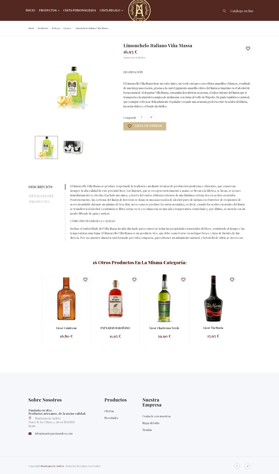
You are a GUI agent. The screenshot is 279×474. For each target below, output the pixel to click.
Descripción (40, 187)
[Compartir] (141, 117)
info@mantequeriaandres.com (54, 433)
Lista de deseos (144, 126)
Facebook (237, 466)
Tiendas (147, 430)
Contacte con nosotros (156, 416)
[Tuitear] (151, 117)
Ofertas (109, 411)
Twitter (247, 466)
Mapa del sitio (150, 423)
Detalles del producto (41, 199)
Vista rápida (62, 299)
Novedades (111, 418)
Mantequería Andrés (52, 466)
